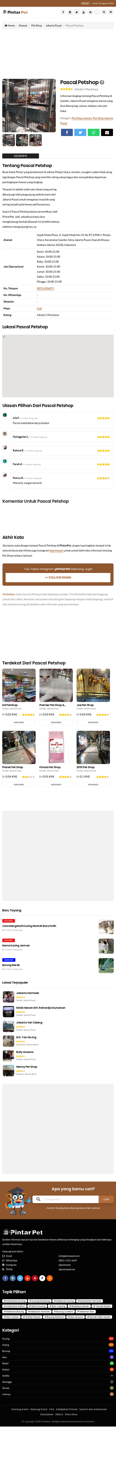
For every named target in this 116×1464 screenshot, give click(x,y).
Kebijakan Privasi (66, 1409)
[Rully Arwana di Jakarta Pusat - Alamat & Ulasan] (58, 1057)
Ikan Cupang (58, 1306)
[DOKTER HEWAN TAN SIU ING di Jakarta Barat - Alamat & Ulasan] (58, 1042)
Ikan (4, 1357)
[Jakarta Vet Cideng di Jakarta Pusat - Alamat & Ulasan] (58, 1028)
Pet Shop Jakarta (82, 118)
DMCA (59, 1414)
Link (39, 308)
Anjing (5, 1344)
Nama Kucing (38, 1306)
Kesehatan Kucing (15, 1300)
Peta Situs (71, 1414)
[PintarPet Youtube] (84, 12)
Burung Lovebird (64, 1311)
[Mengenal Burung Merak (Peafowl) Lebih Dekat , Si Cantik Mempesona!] (58, 965)
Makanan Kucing (65, 1300)
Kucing (6, 1338)
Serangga (7, 1381)
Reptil (5, 1363)
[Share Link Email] (107, 132)
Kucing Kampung (41, 1300)
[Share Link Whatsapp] (94, 132)
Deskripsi (20, 156)
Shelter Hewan (32, 1317)
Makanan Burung (15, 1311)
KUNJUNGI (19, 722)
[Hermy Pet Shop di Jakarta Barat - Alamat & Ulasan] (58, 1070)
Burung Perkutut (55, 1317)
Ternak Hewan (103, 1306)
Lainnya (6, 1394)
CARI (106, 1199)
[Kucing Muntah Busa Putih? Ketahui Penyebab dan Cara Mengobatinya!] (58, 926)
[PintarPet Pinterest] (90, 12)
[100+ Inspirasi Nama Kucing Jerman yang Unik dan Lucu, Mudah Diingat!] (58, 946)
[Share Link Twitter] (80, 132)
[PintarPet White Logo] (23, 1233)
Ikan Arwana (76, 1317)
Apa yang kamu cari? (73, 1189)
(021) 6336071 (45, 288)
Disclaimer (46, 1414)
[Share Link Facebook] (67, 132)
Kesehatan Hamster (90, 1300)
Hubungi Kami (38, 1409)
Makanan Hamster (40, 1311)
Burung (6, 1350)
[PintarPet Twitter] (77, 12)
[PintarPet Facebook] (63, 12)
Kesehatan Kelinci (15, 1306)
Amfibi (5, 1375)
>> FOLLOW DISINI (58, 577)
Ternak (5, 1388)
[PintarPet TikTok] (97, 12)
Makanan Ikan (87, 1311)
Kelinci (5, 1369)
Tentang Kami (19, 1409)
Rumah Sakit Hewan (100, 1317)
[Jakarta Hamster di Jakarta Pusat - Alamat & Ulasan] (58, 998)
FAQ (51, 1409)
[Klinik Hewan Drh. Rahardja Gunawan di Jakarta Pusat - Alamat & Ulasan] (58, 1013)
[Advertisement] (58, 53)
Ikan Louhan (12, 1317)
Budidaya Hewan (80, 1306)
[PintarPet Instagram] (70, 12)
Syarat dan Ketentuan (93, 1409)
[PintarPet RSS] (50, 1278)
